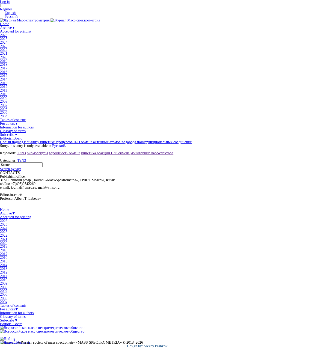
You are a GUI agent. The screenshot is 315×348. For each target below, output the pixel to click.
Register (6, 9)
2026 (3, 35)
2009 (3, 98)
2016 (3, 72)
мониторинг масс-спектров (152, 153)
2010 (3, 94)
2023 (3, 46)
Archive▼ (7, 28)
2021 (3, 53)
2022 (3, 50)
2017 (3, 68)
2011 (3, 90)
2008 (3, 101)
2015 (3, 75)
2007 (3, 105)
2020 (3, 57)
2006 (3, 109)
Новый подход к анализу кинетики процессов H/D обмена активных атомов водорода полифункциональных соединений (96, 142)
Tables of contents (13, 120)
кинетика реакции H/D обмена (105, 153)
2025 (3, 39)
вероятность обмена (64, 153)
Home (4, 24)
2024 (3, 42)
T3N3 (21, 153)
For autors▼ (9, 123)
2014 (3, 79)
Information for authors (17, 127)
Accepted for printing (15, 31)
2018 (3, 64)
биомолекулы (37, 153)
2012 (3, 87)
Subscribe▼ (9, 135)
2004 (3, 116)
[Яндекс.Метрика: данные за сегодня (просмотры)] (15, 342)
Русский (58, 146)
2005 (3, 112)
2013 (3, 83)
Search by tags (10, 169)
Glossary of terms (13, 131)
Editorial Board (11, 138)
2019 (3, 61)
